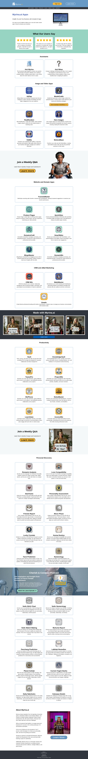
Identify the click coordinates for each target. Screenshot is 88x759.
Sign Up (57, 3)
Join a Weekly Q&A (27, 162)
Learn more (70, 3)
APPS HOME (31, 8)
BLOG (46, 8)
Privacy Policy (39, 757)
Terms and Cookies (45, 757)
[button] (2, 325)
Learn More (59, 737)
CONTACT (58, 8)
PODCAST (41, 8)
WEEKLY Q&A (51, 8)
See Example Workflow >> (59, 104)
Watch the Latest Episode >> (27, 590)
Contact (50, 757)
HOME (36, 8)
